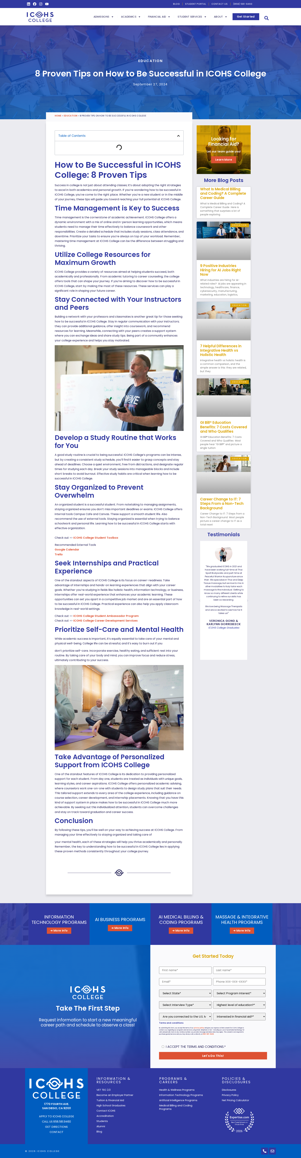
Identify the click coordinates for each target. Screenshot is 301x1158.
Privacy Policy (230, 1095)
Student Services (190, 16)
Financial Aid (157, 16)
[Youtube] (47, 4)
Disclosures (229, 1090)
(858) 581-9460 (242, 3)
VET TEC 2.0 (104, 1090)
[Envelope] (272, 1151)
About (218, 16)
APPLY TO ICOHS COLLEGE (56, 1116)
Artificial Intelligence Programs (178, 1100)
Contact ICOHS (106, 1110)
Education (150, 60)
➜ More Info (59, 931)
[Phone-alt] (264, 1151)
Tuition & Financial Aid (110, 1100)
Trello (59, 554)
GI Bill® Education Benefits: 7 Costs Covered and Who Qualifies (223, 427)
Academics (129, 16)
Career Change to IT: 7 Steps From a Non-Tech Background (222, 503)
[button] (267, 18)
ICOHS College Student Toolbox (95, 538)
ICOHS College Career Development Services (105, 621)
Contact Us (219, 3)
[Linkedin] (28, 4)
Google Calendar (67, 550)
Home (58, 115)
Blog (176, 3)
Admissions (101, 16)
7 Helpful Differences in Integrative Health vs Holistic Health (220, 350)
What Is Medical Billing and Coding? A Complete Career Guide (223, 193)
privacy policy (199, 1028)
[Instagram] (41, 4)
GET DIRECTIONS (56, 1127)
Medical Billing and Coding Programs (175, 1107)
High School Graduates (111, 1105)
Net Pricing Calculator (235, 1100)
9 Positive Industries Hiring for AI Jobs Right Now (220, 270)
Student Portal (195, 3)
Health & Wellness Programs (177, 1090)
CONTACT (56, 1132)
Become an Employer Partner (115, 1095)
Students (102, 1121)
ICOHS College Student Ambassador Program (106, 616)
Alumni (101, 1126)
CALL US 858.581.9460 (56, 1122)
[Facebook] (34, 4)
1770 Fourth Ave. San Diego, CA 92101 (56, 1106)
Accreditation (105, 1116)
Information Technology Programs (181, 1095)
